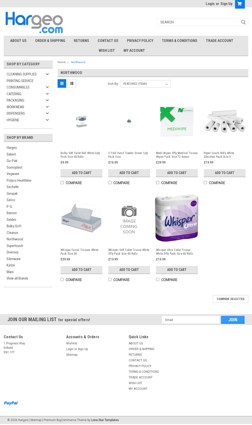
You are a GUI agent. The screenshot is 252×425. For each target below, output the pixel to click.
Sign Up (226, 3)
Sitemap (71, 354)
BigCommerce (66, 420)
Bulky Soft (14, 226)
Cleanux (12, 232)
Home (62, 62)
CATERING (14, 94)
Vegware (13, 174)
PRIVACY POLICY (140, 40)
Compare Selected (230, 299)
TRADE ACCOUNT (219, 40)
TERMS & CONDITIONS (179, 40)
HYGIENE (13, 120)
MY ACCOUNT (134, 50)
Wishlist (71, 343)
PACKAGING (15, 100)
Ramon (12, 213)
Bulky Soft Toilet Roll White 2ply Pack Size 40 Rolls (80, 155)
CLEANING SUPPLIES (22, 74)
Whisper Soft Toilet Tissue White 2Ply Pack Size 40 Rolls (128, 251)
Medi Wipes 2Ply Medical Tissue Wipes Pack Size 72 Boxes (177, 155)
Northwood (15, 239)
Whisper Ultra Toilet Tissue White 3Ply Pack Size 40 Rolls (174, 251)
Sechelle (13, 187)
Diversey (12, 252)
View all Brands (17, 278)
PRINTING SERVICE (20, 81)
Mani (10, 272)
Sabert (11, 154)
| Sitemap (35, 420)
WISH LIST (107, 50)
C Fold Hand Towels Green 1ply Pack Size (128, 155)
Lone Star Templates (105, 420)
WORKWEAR (15, 107)
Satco (11, 200)
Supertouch (15, 246)
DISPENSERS (16, 113)
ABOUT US (18, 40)
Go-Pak (12, 161)
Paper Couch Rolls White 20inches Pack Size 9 (219, 155)
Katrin (11, 265)
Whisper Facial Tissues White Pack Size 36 (79, 251)
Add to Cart (81, 173)
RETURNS (81, 40)
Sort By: (113, 84)
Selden (11, 219)
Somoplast (14, 167)
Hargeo (12, 147)
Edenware (14, 259)
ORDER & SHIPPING (50, 40)
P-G (9, 206)
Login (210, 3)
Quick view (81, 143)
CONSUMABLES (18, 87)
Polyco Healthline (19, 180)
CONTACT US (108, 40)
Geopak (12, 193)
